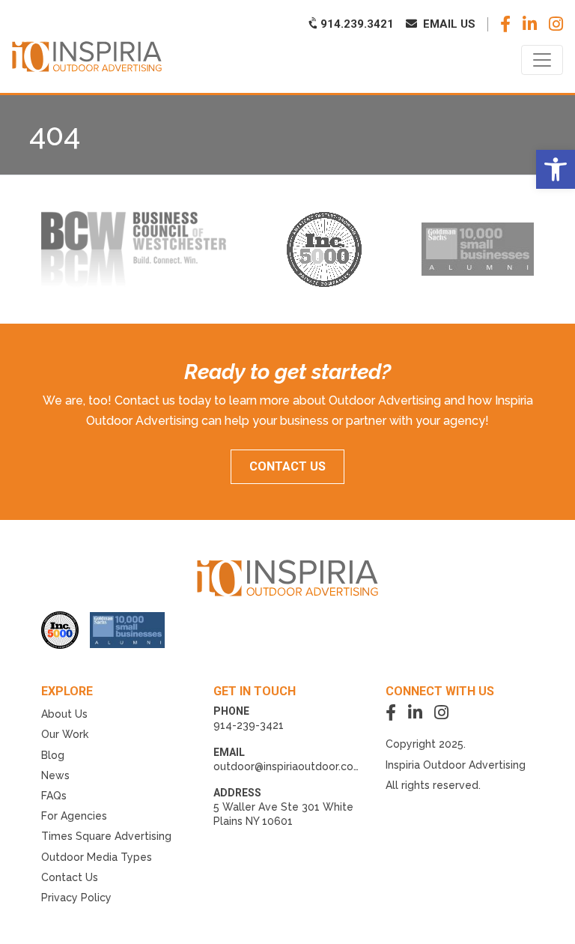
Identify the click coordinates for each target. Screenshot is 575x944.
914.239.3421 (355, 24)
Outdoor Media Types (96, 857)
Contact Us (69, 877)
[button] (555, 169)
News (55, 775)
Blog (52, 755)
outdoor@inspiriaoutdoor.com (288, 766)
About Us (64, 714)
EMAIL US (447, 24)
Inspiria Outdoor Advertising (456, 765)
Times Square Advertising (106, 836)
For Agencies (74, 816)
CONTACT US (287, 466)
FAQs (54, 796)
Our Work (64, 734)
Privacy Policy (76, 898)
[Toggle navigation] (542, 60)
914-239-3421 (248, 725)
